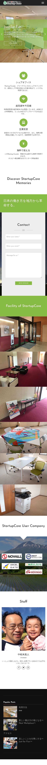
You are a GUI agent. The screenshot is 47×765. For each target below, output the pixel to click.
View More (13, 30)
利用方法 (23, 708)
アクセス (7, 733)
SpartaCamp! (14, 14)
